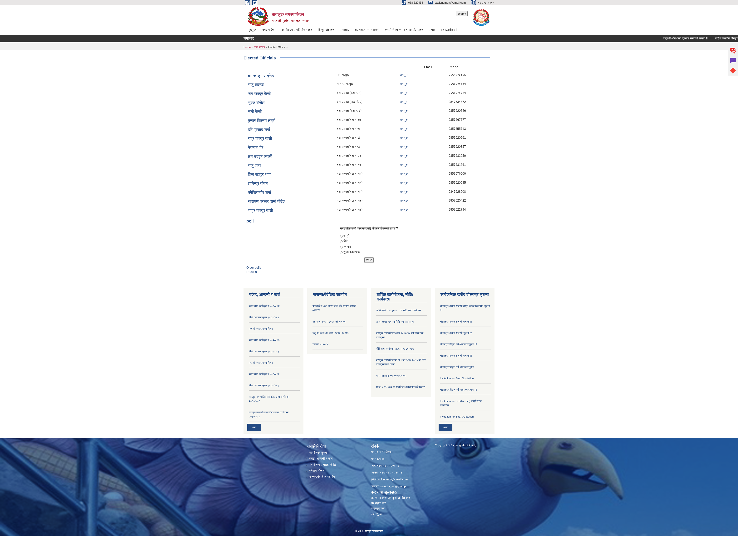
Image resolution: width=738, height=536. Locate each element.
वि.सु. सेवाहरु (326, 30)
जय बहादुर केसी (259, 93)
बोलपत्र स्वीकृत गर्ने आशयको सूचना (457, 366)
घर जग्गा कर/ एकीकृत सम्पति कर (390, 498)
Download (449, 30)
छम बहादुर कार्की (260, 156)
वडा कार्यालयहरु (413, 30)
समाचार (344, 30)
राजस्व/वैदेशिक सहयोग (322, 476)
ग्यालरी (375, 30)
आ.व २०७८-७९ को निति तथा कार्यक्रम (395, 321)
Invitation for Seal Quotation (457, 378)
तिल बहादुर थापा (259, 174)
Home (247, 47)
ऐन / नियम (391, 30)
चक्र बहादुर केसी (260, 210)
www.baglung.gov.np (393, 486)
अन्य (254, 427)
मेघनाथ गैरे (255, 147)
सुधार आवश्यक (351, 252)
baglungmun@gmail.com (392, 479)
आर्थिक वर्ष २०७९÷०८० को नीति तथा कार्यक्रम (398, 310)
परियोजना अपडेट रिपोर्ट (322, 465)
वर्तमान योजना (317, 471)
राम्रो (346, 235)
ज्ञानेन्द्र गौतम (258, 183)
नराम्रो (347, 246)
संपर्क (432, 30)
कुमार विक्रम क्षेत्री (261, 120)
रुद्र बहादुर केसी (260, 138)
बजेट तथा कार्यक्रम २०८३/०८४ (264, 306)
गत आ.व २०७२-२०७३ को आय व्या (329, 321)
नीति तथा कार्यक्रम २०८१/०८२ (264, 385)
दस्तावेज (360, 30)
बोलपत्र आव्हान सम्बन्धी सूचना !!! (456, 321)
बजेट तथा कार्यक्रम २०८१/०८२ (264, 374)
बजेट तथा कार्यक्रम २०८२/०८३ (264, 340)
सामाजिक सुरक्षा (318, 452)
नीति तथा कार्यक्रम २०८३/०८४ (264, 317)
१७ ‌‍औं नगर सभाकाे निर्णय (261, 328)
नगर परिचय (269, 30)
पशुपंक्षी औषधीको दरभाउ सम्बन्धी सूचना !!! (666, 38)
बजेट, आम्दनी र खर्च (321, 458)
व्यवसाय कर (377, 508)
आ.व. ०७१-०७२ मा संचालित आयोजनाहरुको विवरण (400, 386)
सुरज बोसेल (256, 102)
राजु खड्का (256, 84)
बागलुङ (404, 75)
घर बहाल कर (378, 503)
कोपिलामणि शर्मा (259, 192)
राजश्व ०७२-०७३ (321, 344)
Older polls (253, 267)
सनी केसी (255, 111)
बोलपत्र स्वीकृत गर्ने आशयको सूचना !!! (458, 344)
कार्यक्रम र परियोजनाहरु (297, 30)
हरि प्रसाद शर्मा (259, 129)
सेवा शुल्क (376, 514)
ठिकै (345, 241)
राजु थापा (254, 165)
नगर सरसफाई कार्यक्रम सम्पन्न (391, 375)
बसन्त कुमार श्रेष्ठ (261, 75)
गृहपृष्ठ (252, 30)
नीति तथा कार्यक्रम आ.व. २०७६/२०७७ (395, 348)
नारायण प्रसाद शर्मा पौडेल (266, 201)
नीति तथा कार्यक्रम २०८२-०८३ (264, 351)
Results (251, 271)
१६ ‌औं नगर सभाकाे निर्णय (261, 362)
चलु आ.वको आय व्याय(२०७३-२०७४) (330, 332)
